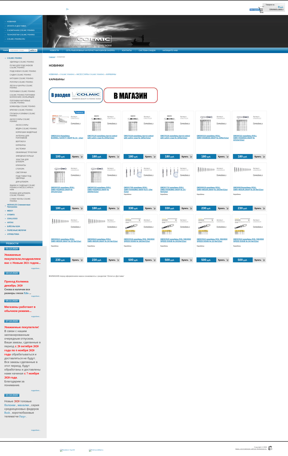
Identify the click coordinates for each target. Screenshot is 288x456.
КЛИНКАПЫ (21, 165)
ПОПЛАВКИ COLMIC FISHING (22, 91)
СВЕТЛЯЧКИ (21, 172)
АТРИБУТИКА (13, 234)
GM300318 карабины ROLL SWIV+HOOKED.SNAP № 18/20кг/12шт (99, 189)
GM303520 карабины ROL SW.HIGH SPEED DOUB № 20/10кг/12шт (175, 240)
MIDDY (10, 211)
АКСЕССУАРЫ (22, 125)
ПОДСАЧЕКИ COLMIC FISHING (23, 71)
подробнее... (36, 268)
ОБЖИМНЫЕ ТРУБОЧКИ (26, 152)
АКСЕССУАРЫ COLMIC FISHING (20, 120)
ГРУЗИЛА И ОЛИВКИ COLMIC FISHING (22, 115)
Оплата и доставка (16, 26)
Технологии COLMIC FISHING (21, 35)
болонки (9, 405)
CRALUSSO (12, 219)
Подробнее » (76, 123)
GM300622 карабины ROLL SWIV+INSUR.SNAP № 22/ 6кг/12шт (66, 240)
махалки (24, 405)
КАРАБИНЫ (21, 145)
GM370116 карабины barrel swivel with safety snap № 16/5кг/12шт (175, 137)
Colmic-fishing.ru (16, 39)
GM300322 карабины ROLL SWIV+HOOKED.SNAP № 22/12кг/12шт (245, 138)
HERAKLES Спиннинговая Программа (18, 206)
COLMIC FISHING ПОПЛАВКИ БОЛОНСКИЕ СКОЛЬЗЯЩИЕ (22, 96)
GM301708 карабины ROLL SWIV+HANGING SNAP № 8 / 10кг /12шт (138, 189)
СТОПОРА (20, 169)
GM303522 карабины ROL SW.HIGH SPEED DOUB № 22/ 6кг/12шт (212, 240)
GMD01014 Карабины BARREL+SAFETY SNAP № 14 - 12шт (67, 137)
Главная (52, 57)
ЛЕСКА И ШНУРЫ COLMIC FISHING (21, 87)
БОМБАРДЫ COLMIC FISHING (22, 106)
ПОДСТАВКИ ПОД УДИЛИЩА (23, 177)
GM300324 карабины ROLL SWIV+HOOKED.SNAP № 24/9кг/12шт (213, 137)
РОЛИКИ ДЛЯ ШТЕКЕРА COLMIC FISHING (20, 194)
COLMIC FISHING (14, 58)
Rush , (8, 412)
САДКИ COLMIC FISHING (20, 75)
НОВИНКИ (11, 22)
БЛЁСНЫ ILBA (13, 226)
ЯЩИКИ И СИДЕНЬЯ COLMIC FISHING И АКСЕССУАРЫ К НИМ (22, 187)
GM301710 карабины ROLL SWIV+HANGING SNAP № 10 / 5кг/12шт (173, 189)
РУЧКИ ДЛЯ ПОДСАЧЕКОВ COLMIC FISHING (21, 66)
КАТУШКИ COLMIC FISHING (21, 78)
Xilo (26, 293)
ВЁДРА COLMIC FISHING (26, 129)
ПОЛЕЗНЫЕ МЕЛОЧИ (16, 230)
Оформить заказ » (276, 9)
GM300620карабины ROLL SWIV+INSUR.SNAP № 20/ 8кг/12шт (248, 188)
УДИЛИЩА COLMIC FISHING (22, 62)
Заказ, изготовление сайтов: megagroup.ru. (251, 449)
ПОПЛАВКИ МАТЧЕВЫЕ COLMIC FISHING (20, 102)
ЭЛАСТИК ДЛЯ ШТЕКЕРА (22, 161)
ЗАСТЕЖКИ (21, 149)
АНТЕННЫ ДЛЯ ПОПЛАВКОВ (22, 137)
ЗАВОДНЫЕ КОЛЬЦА (25, 156)
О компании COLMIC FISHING (20, 30)
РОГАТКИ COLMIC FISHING (21, 82)
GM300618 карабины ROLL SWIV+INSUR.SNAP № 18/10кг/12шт (212, 188)
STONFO (11, 215)
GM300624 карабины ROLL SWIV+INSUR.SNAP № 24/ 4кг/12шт (102, 240)
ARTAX (10, 222)
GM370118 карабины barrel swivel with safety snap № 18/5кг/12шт (138, 137)
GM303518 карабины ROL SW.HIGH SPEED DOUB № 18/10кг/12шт (139, 240)
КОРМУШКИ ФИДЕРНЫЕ (26, 132)
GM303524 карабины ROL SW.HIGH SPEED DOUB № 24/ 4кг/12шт (248, 240)
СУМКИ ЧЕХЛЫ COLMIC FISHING (20, 200)
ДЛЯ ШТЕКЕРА (22, 182)
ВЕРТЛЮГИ (21, 141)
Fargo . (23, 416)
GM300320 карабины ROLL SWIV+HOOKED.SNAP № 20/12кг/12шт (63, 189)
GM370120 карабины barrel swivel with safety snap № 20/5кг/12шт (102, 137)
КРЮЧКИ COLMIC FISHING (21, 110)
